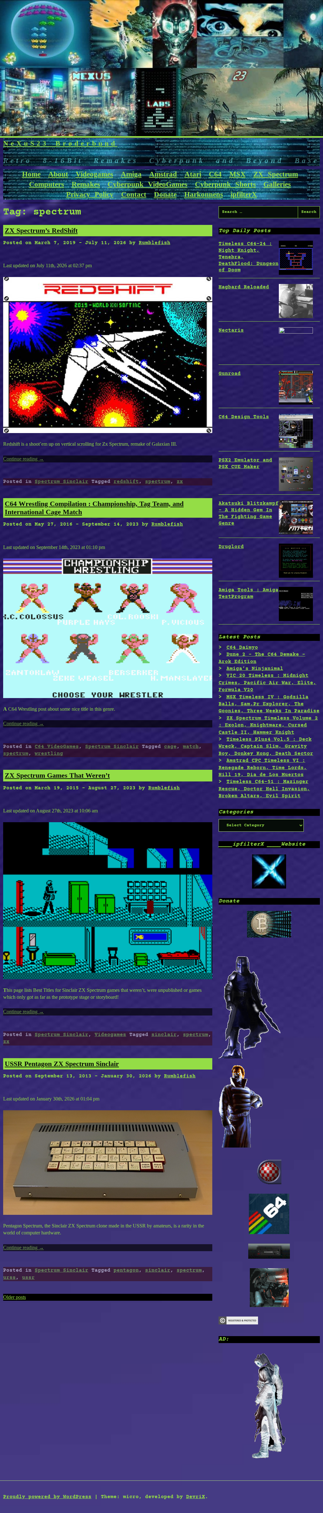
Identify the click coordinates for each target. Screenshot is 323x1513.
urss (9, 1278)
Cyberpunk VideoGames (147, 184)
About (58, 174)
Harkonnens (203, 194)
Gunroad (230, 374)
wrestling (49, 753)
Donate (165, 194)
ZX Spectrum (275, 174)
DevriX (195, 1497)
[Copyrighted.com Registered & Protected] (238, 1323)
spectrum (157, 482)
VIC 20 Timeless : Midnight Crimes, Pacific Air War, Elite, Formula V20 (267, 683)
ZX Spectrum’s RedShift (41, 230)
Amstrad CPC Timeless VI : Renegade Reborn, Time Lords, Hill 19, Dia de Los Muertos (263, 768)
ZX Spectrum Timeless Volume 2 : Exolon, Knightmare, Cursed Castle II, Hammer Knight (268, 725)
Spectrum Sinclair (61, 482)
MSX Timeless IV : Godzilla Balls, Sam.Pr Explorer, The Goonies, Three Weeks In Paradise (269, 704)
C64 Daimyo (242, 647)
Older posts (14, 1297)
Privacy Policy (90, 194)
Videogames (94, 174)
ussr (28, 1278)
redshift (126, 482)
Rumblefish (154, 243)
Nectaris (231, 330)
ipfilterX (244, 194)
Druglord (231, 547)
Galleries (277, 184)
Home (31, 174)
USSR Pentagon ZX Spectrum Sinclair (62, 1064)
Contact (133, 194)
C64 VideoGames (57, 747)
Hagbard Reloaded (244, 287)
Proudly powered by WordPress (47, 1497)
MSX (237, 174)
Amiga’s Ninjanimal (254, 669)
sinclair (164, 1035)
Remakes (86, 184)
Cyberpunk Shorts (225, 184)
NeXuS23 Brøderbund (60, 143)
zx (180, 482)
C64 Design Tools (244, 417)
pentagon (126, 1270)
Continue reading (23, 458)
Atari (193, 174)
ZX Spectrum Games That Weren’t (57, 775)
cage (170, 747)
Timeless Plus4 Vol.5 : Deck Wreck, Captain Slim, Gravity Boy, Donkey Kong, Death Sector (266, 746)
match (191, 747)
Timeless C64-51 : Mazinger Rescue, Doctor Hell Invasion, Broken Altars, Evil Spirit (264, 789)
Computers (46, 184)
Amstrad (163, 174)
